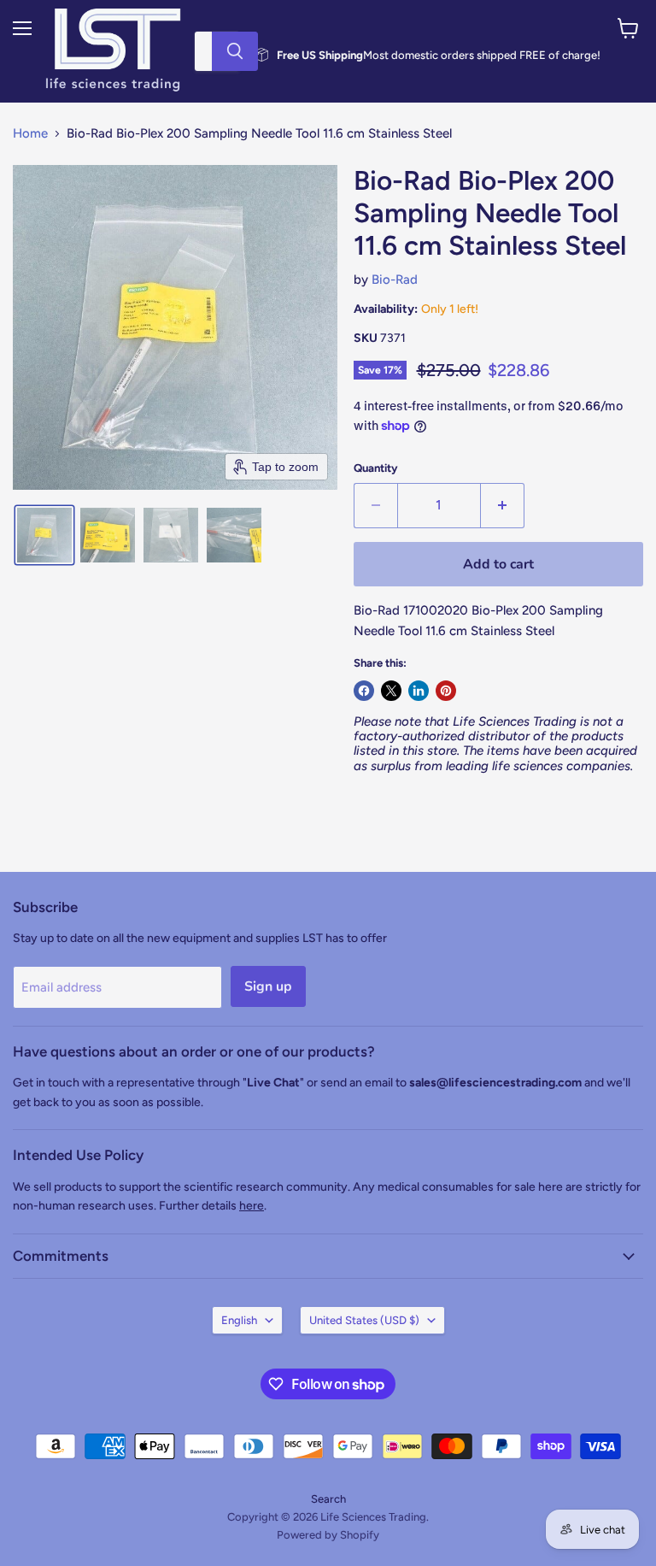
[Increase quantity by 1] (502, 505)
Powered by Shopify (328, 1534)
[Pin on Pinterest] (446, 690)
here (251, 1205)
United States (364, 1320)
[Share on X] (391, 690)
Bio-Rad (395, 279)
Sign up (268, 986)
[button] (44, 535)
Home (30, 134)
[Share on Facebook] (364, 690)
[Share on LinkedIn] (418, 690)
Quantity (376, 468)
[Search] (235, 51)
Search (328, 1498)
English (239, 1320)
